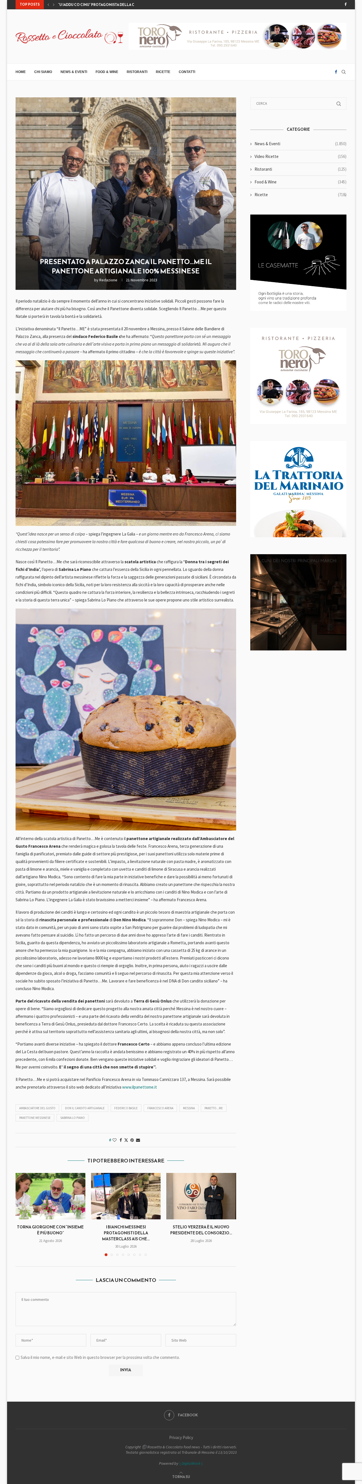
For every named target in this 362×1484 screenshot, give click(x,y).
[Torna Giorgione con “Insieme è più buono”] (50, 1196)
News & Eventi (74, 72)
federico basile (126, 1108)
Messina (189, 1108)
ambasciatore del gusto (37, 1108)
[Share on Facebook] (121, 1140)
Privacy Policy (181, 1437)
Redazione (108, 279)
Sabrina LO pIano (72, 1118)
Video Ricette (300, 156)
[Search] (343, 72)
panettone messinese (35, 1118)
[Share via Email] (138, 1140)
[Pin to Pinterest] (132, 1140)
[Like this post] (115, 1140)
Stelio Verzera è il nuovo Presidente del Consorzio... (201, 1230)
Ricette (163, 72)
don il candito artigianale (85, 1108)
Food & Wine (107, 72)
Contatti (187, 72)
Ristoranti (137, 72)
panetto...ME (213, 1108)
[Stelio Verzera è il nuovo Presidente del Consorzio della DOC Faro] (201, 1196)
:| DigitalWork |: (191, 1463)
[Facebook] (345, 4)
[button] (48, 4)
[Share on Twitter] (126, 1140)
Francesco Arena (160, 1108)
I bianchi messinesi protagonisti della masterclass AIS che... (126, 1233)
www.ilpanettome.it (139, 1087)
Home (21, 72)
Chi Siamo (43, 72)
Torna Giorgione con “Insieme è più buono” (100, 4)
